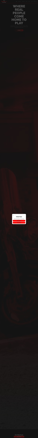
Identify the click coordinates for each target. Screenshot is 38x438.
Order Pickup (19, 222)
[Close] (13, 215)
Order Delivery (19, 220)
